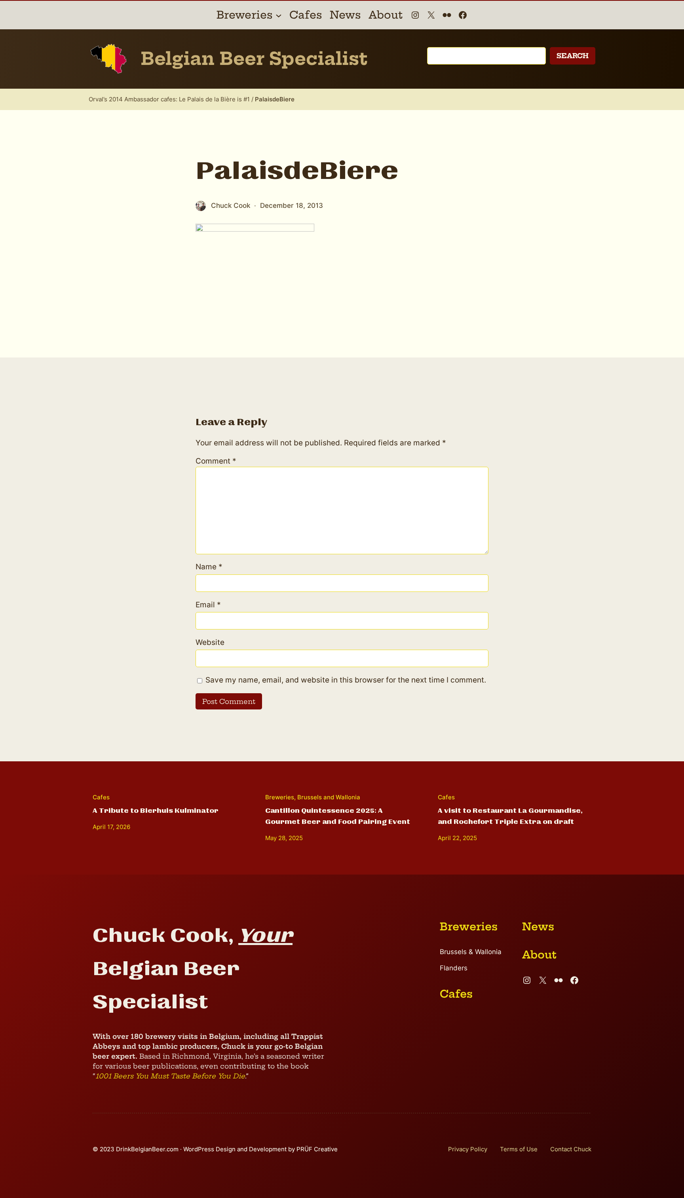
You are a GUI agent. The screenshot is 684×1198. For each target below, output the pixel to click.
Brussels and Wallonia (328, 797)
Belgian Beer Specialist (254, 59)
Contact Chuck (570, 1149)
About (539, 954)
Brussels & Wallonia (471, 952)
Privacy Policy (467, 1149)
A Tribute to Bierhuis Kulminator (155, 810)
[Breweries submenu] (279, 15)
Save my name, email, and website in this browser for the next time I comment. (345, 680)
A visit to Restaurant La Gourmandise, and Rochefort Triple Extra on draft (510, 816)
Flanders (453, 968)
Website (210, 642)
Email (208, 604)
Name (209, 566)
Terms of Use (519, 1149)
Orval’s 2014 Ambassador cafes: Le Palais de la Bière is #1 (169, 99)
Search (573, 55)
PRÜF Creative (317, 1149)
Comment (216, 461)
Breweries (279, 797)
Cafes (101, 797)
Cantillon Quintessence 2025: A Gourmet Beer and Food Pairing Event (337, 816)
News (538, 926)
